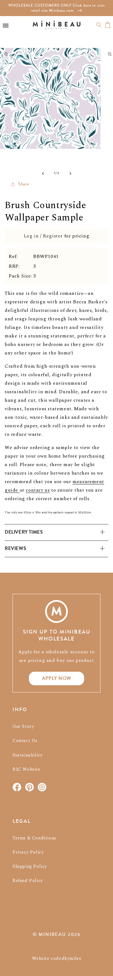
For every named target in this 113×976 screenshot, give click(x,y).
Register (53, 236)
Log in (31, 236)
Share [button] (23, 184)
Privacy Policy (28, 852)
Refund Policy (28, 880)
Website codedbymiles (56, 958)
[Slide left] (43, 173)
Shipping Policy (30, 866)
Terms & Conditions (34, 838)
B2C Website (26, 769)
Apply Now (56, 678)
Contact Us (25, 740)
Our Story (23, 726)
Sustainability (27, 755)
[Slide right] (70, 173)
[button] (98, 25)
